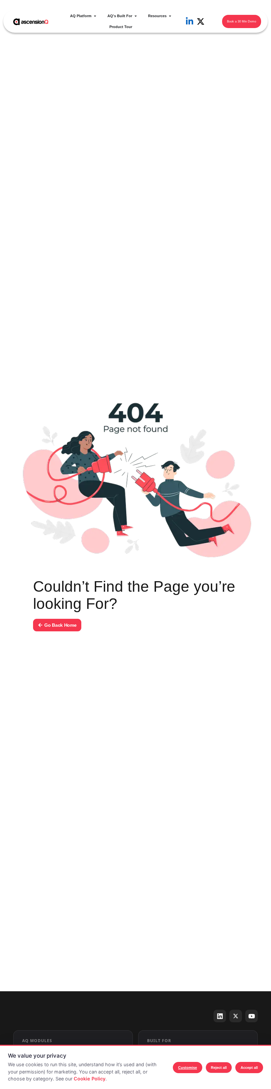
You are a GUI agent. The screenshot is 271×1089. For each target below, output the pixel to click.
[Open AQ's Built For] (135, 16)
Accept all (249, 1068)
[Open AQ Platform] (95, 16)
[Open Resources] (170, 16)
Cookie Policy (89, 1078)
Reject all (219, 1068)
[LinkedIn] (219, 1016)
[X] (235, 1016)
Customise (187, 1068)
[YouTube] (251, 1016)
